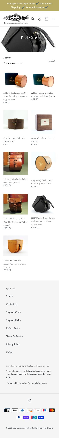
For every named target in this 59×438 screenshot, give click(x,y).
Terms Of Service (14, 336)
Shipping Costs (13, 312)
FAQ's (9, 352)
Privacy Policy (13, 344)
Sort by (7, 58)
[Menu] (53, 18)
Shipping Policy (13, 320)
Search (9, 296)
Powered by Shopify (45, 428)
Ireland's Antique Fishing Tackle (25, 428)
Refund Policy (13, 328)
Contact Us (11, 304)
